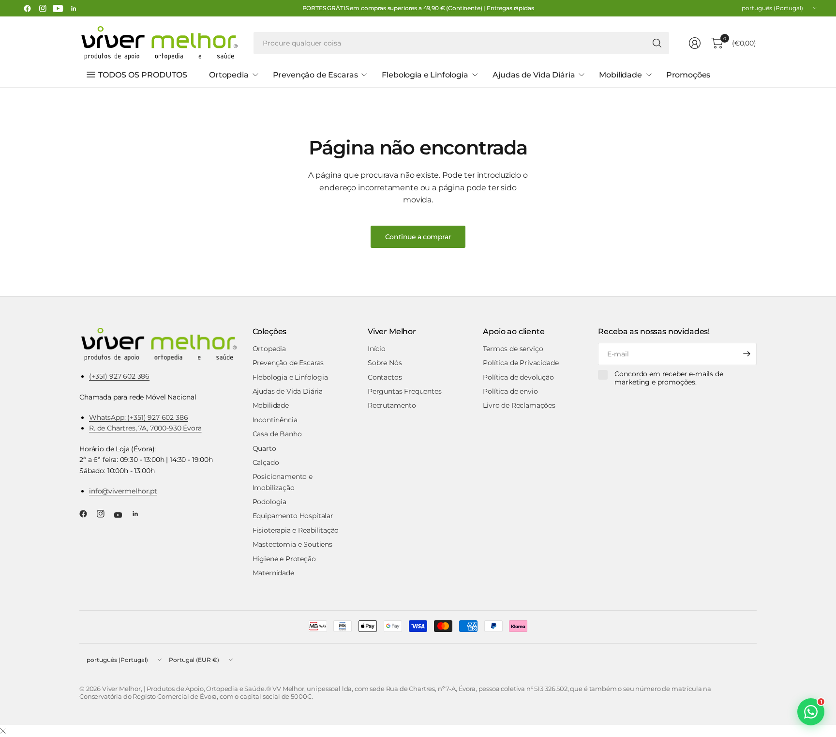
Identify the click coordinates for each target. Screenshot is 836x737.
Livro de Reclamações (519, 405)
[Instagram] (42, 8)
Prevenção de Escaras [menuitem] (315, 74)
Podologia (270, 501)
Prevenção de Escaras (288, 362)
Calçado (266, 462)
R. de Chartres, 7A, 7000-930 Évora (145, 428)
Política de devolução (518, 377)
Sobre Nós (385, 362)
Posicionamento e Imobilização (283, 481)
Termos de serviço (513, 348)
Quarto (264, 448)
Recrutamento (392, 405)
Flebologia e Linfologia (290, 377)
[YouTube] (58, 8)
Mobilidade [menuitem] (620, 74)
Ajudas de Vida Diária (288, 391)
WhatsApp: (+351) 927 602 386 (138, 417)
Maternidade (273, 572)
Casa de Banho (277, 434)
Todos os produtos (142, 74)
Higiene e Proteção (284, 558)
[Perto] (3, 731)
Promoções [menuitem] (688, 74)
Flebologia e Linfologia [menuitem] (425, 74)
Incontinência (275, 419)
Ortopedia (269, 348)
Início (377, 348)
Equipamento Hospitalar (293, 515)
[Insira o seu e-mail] (747, 354)
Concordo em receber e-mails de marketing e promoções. (668, 378)
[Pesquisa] (657, 43)
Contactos (385, 377)
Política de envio (510, 391)
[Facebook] (27, 8)
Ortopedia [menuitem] (229, 74)
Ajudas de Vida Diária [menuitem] (534, 74)
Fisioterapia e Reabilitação (296, 530)
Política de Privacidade (520, 362)
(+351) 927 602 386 (119, 376)
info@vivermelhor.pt (123, 491)
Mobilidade (271, 405)
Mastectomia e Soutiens (292, 544)
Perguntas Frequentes (405, 391)
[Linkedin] (73, 8)
